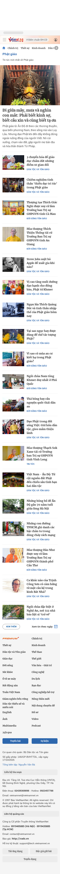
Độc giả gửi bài (44, 851)
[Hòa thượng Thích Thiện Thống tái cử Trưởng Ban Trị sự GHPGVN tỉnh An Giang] (13, 234)
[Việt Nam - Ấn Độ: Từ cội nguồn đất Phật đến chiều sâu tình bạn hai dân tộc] (13, 479)
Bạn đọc (36, 685)
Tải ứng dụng (15, 851)
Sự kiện (45, 741)
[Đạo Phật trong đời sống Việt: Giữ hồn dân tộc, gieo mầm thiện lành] (13, 426)
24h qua (7, 732)
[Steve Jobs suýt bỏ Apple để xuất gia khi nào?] (13, 264)
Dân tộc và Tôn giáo (38, 169)
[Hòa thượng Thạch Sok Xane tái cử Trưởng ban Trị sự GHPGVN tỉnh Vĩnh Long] (13, 453)
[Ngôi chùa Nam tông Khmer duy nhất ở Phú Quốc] (13, 381)
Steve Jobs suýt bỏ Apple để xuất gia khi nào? (41, 262)
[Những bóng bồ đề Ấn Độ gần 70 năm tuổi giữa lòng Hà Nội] (13, 506)
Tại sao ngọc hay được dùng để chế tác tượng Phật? (41, 334)
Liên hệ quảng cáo (14, 813)
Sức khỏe (7, 672)
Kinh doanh (39, 48)
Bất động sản (10, 685)
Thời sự (25, 48)
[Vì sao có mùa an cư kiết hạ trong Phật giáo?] (13, 359)
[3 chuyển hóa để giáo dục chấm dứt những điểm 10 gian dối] (13, 162)
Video (35, 718)
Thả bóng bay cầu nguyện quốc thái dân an (41, 402)
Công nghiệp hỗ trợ (43, 692)
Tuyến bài (15, 741)
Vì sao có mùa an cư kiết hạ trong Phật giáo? (39, 357)
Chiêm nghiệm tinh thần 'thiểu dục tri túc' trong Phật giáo (42, 183)
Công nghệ (38, 672)
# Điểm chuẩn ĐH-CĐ (36, 40)
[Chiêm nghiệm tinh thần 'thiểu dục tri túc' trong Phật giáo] (13, 185)
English (7, 712)
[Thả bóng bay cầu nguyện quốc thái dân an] (13, 404)
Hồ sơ (35, 712)
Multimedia (9, 725)
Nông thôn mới (41, 698)
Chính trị (13, 48)
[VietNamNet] (3, 48)
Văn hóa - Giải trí (42, 665)
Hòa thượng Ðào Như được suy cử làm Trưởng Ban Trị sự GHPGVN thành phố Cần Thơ (41, 557)
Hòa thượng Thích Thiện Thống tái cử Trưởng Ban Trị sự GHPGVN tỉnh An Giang (39, 236)
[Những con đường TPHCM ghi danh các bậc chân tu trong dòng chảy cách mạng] (13, 529)
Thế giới (36, 658)
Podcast (36, 725)
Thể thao (37, 651)
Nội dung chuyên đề (43, 705)
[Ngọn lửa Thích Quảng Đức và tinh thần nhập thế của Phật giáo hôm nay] (13, 310)
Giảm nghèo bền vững (15, 698)
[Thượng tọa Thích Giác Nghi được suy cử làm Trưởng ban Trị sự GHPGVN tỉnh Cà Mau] (13, 207)
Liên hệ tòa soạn (13, 772)
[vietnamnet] (15, 41)
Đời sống (7, 665)
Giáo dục (7, 658)
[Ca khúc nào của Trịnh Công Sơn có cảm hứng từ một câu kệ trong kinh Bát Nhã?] (13, 585)
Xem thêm (11, 626)
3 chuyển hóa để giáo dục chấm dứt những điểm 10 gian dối (40, 160)
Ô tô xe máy (9, 678)
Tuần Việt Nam (11, 692)
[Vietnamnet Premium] (10, 639)
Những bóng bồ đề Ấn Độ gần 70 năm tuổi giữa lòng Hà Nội (41, 504)
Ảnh (4, 718)
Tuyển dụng (30, 859)
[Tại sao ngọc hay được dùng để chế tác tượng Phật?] (13, 336)
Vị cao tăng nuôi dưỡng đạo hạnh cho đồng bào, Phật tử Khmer (42, 285)
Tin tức (31, 464)
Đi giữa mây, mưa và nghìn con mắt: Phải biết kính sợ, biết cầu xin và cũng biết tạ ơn (29, 115)
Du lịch (36, 678)
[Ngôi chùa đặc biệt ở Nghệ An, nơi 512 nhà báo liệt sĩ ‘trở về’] (13, 612)
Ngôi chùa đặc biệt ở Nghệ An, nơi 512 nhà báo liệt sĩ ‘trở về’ (41, 610)
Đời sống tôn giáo (37, 218)
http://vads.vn (20, 838)
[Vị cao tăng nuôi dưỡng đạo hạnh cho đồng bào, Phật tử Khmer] (13, 287)
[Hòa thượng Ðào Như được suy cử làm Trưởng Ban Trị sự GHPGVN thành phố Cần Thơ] (13, 555)
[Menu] (4, 40)
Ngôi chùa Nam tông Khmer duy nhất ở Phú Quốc (42, 379)
